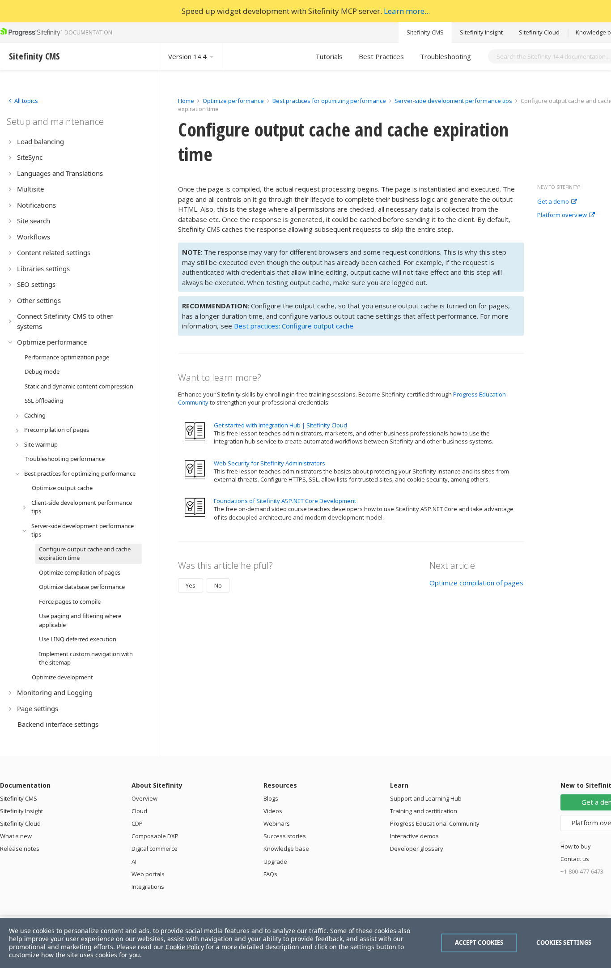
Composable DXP (155, 836)
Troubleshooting (445, 56)
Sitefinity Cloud (539, 32)
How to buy (575, 846)
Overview (144, 798)
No (218, 585)
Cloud (139, 811)
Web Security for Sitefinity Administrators (269, 463)
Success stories (284, 836)
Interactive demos (414, 836)
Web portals (148, 874)
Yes (190, 585)
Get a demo (553, 201)
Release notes (19, 848)
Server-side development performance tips (453, 101)
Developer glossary (416, 848)
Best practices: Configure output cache (293, 325)
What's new (16, 836)
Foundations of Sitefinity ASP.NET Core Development (285, 501)
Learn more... (407, 11)
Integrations (148, 887)
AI (134, 861)
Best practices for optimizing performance (329, 101)
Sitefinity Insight (481, 32)
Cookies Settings (563, 942)
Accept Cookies (479, 942)
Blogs (270, 798)
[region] (305, 943)
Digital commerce (155, 848)
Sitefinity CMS (425, 32)
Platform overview (562, 215)
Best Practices (381, 56)
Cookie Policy (184, 946)
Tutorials (329, 56)
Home (186, 101)
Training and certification (423, 811)
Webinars (276, 823)
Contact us (574, 859)
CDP (137, 823)
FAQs (270, 874)
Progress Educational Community (434, 823)
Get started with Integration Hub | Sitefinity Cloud (280, 425)
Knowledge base (286, 848)
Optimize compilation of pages (476, 582)
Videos (272, 811)
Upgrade (275, 861)
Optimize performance (233, 101)
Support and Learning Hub (426, 798)
